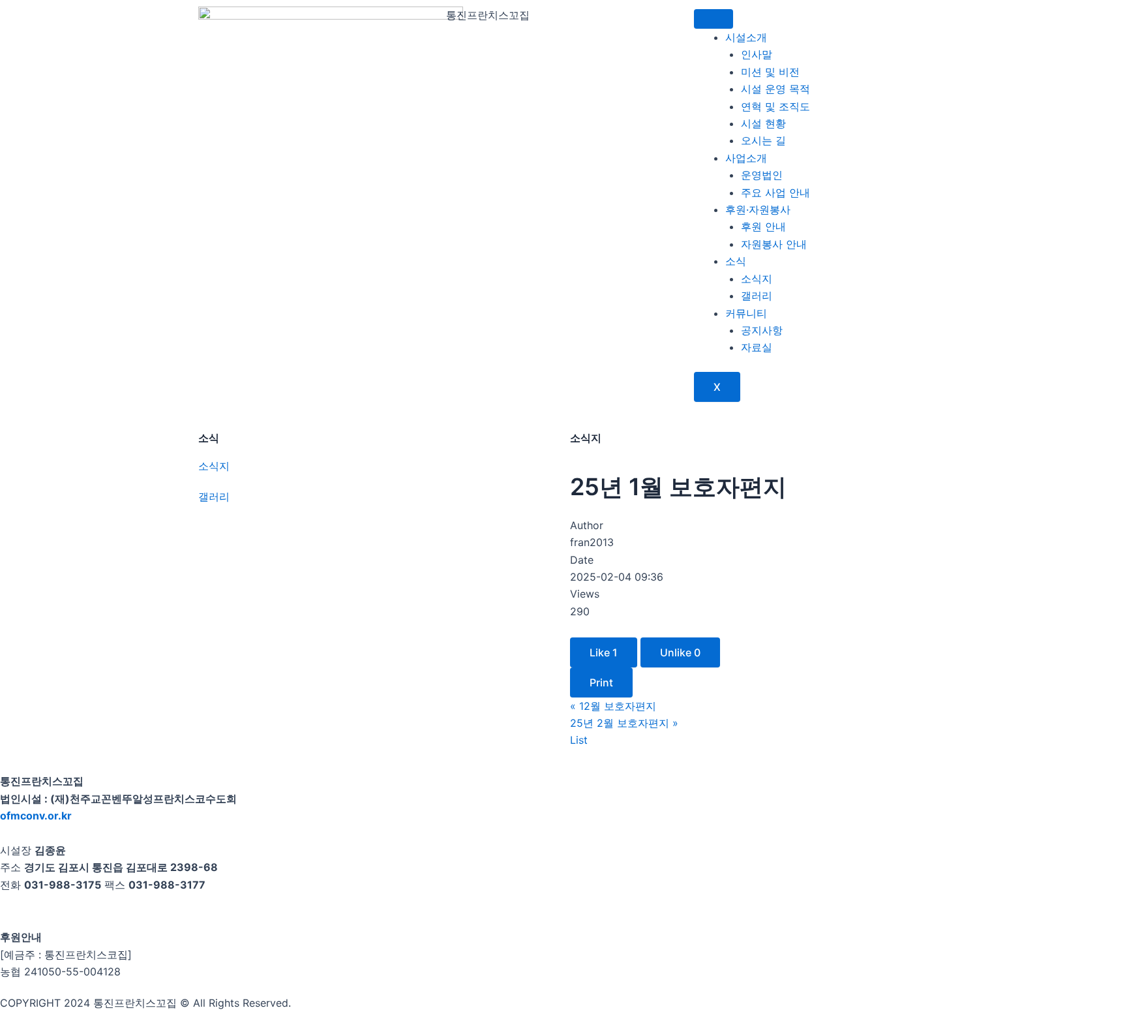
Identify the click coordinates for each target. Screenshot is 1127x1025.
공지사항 (762, 330)
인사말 (756, 54)
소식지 (756, 278)
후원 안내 (763, 226)
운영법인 (762, 174)
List (579, 739)
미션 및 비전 (770, 71)
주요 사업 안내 (775, 192)
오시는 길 (763, 140)
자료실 (756, 347)
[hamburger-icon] (713, 19)
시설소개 (746, 37)
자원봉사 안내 (774, 244)
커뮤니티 (746, 313)
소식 (735, 261)
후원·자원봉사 (757, 209)
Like (604, 652)
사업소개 (746, 157)
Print (601, 682)
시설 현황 (763, 123)
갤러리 (756, 295)
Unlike (680, 652)
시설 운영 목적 (775, 88)
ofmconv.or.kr (36, 815)
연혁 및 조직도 (775, 106)
